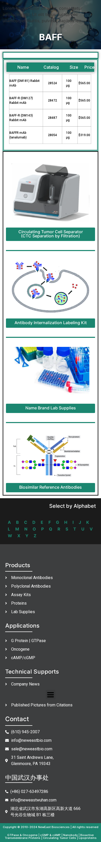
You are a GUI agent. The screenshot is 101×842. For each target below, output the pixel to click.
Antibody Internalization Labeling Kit (51, 322)
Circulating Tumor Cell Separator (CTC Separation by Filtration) (50, 233)
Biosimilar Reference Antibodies (50, 487)
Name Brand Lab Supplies (50, 407)
